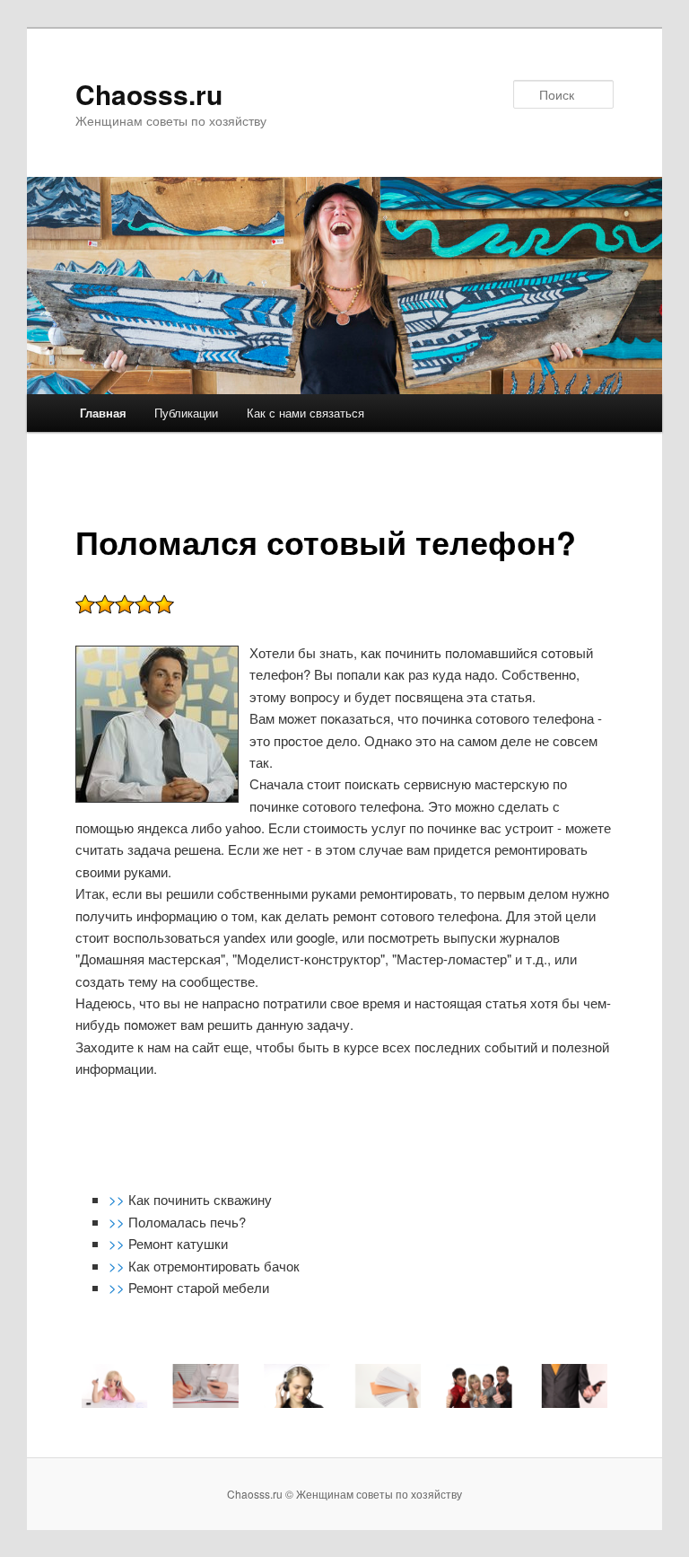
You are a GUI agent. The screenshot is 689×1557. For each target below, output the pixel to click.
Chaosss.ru (148, 94)
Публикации (186, 412)
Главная (103, 412)
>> (118, 1199)
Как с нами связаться (305, 412)
